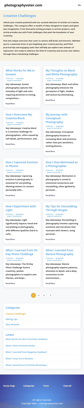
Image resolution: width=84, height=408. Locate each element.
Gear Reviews (12, 324)
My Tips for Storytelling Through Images (61, 208)
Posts (46, 385)
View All (67, 385)
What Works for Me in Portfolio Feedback (27, 339)
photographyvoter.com (23, 5)
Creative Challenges (16, 313)
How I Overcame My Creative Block (19, 116)
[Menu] (79, 5)
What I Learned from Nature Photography (59, 252)
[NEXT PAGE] (50, 295)
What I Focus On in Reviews (19, 358)
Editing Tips (11, 319)
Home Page (9, 385)
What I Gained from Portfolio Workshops (26, 365)
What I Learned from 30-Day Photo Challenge (22, 252)
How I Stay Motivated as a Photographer (62, 164)
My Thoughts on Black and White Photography (61, 72)
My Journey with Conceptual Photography (56, 118)
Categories (28, 385)
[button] (50, 295)
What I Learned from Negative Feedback (26, 352)
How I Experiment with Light (21, 208)
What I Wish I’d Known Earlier (20, 345)
